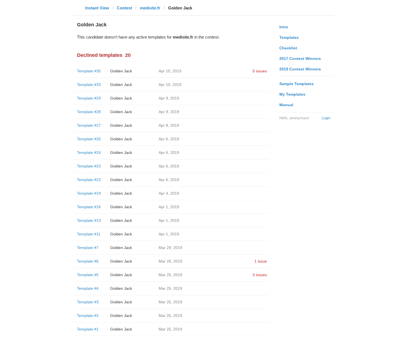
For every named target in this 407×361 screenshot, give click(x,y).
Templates (289, 37)
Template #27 (89, 125)
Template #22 (89, 179)
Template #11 (89, 234)
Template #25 (89, 139)
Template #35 (89, 71)
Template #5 (88, 275)
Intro (283, 27)
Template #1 (88, 329)
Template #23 (89, 166)
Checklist (288, 48)
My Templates (292, 94)
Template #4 (88, 288)
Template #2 (88, 315)
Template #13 (89, 220)
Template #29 (89, 98)
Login (326, 118)
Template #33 (89, 84)
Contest (124, 8)
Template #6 (88, 261)
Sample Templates (296, 84)
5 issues (260, 71)
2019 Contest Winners (300, 69)
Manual (286, 105)
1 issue (260, 261)
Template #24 (89, 152)
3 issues (260, 275)
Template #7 (88, 247)
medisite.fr (150, 8)
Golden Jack (121, 71)
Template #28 (89, 112)
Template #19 (89, 193)
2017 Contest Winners (300, 58)
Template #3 (88, 302)
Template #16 (89, 207)
